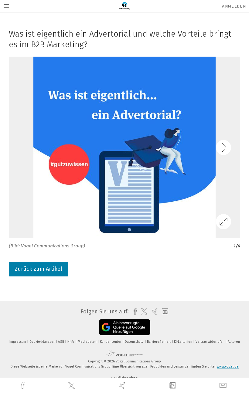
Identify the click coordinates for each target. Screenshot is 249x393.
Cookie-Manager (42, 342)
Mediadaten (87, 342)
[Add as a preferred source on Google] (124, 327)
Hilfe (71, 342)
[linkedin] (173, 386)
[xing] (123, 385)
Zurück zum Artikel (38, 269)
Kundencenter (111, 342)
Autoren (234, 342)
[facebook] (23, 385)
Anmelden (234, 6)
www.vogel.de (228, 366)
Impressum (18, 342)
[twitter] (72, 385)
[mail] (224, 385)
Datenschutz (135, 342)
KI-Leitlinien (183, 342)
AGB (61, 342)
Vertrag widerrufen (210, 342)
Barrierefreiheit (159, 342)
